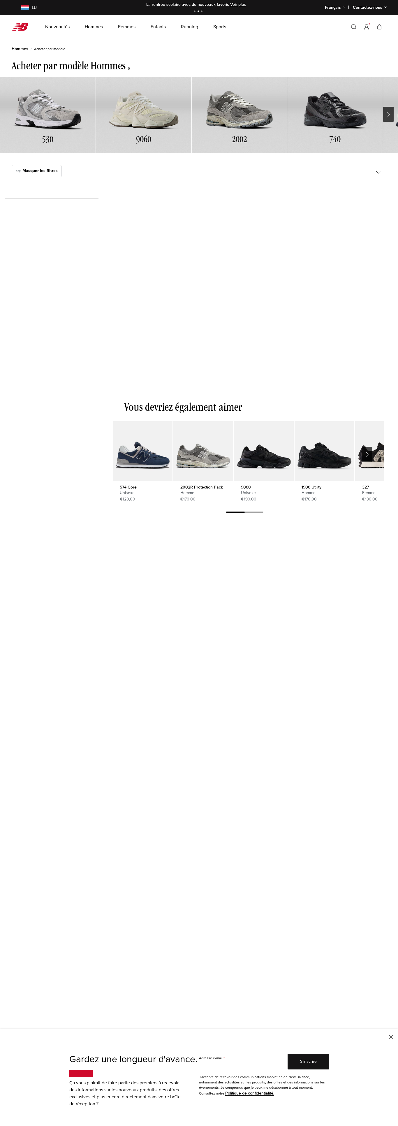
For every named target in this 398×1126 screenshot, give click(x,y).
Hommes (20, 48)
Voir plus (238, 4)
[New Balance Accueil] (23, 27)
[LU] (22, 8)
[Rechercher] (353, 26)
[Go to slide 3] (202, 11)
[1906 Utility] (324, 451)
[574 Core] (142, 451)
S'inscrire (308, 1061)
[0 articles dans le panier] (379, 26)
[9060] (264, 451)
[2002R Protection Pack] (203, 451)
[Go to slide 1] (195, 11)
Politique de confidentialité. (249, 1093)
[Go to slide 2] (199, 11)
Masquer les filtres (39, 170)
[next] (367, 454)
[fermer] (391, 1037)
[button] (366, 26)
